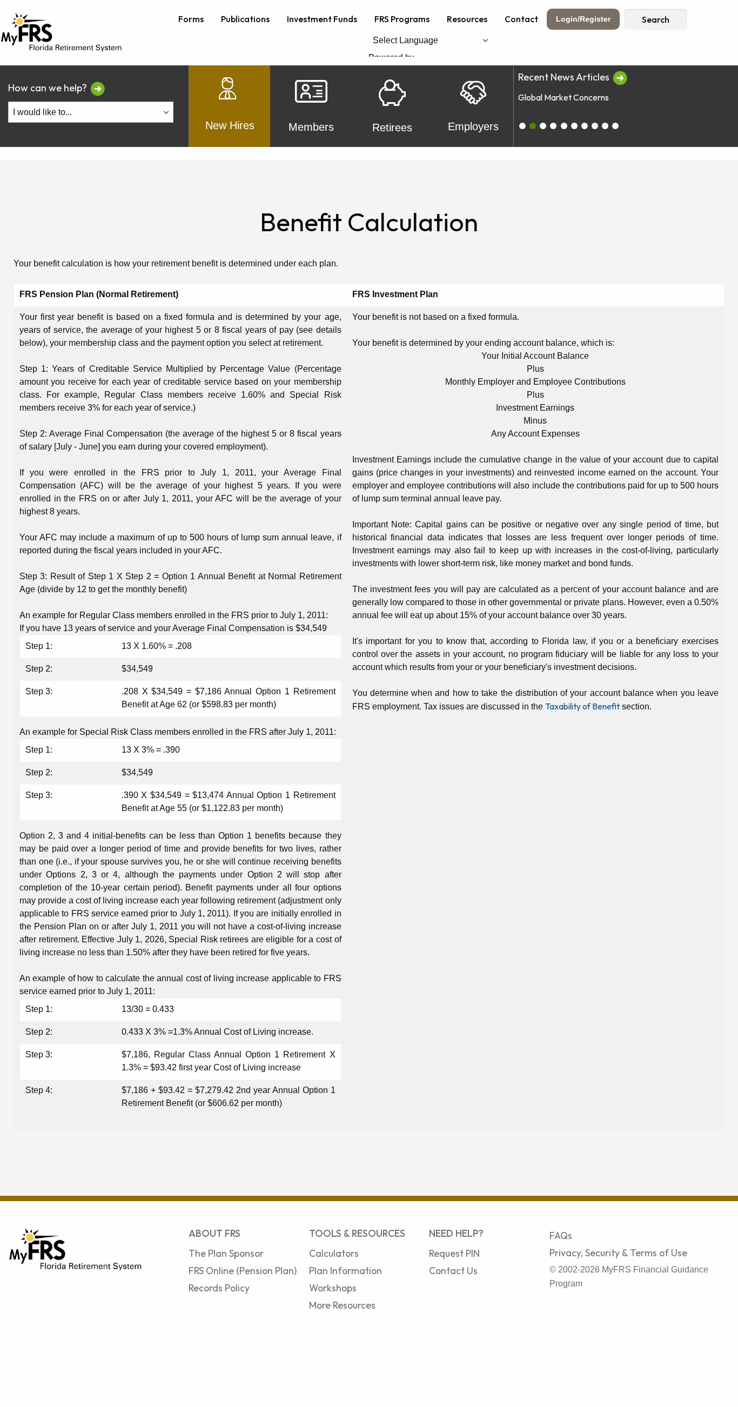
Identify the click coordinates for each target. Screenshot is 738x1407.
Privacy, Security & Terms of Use (618, 1253)
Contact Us (453, 1270)
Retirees (392, 127)
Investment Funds (322, 19)
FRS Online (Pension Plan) (243, 1270)
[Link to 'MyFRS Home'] (61, 31)
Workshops (333, 1288)
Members (311, 127)
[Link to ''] (620, 77)
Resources (467, 19)
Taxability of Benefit (582, 706)
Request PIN (454, 1253)
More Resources (342, 1305)
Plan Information (345, 1270)
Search (655, 19)
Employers (473, 126)
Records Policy (219, 1288)
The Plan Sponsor (226, 1253)
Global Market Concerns (563, 97)
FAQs (560, 1235)
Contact (521, 19)
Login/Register (583, 19)
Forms (191, 19)
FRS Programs (402, 19)
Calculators (334, 1253)
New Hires (229, 125)
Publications (245, 19)
